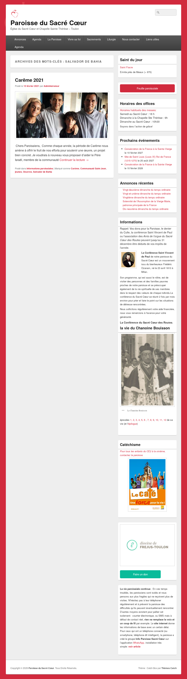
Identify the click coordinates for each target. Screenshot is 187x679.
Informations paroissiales (40, 168)
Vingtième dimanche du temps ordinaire (144, 197)
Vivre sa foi (74, 39)
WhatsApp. (139, 642)
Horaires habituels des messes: (138, 110)
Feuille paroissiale (147, 88)
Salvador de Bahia (42, 171)
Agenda (36, 39)
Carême (75, 168)
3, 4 (138, 420)
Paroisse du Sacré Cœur (48, 22)
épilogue (132, 423)
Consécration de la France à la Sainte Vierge (148, 149)
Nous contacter (131, 39)
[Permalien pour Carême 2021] (62, 141)
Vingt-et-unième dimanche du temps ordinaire (147, 193)
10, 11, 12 (161, 420)
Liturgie (111, 39)
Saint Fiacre (126, 67)
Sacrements (94, 39)
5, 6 (143, 420)
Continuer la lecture (74, 160)
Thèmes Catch (169, 668)
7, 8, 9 (150, 420)
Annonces (20, 39)
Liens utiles (152, 39)
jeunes (18, 171)
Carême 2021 (29, 79)
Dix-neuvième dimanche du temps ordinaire (145, 209)
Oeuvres (27, 171)
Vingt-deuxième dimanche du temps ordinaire (146, 189)
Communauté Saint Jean (93, 168)
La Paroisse (54, 39)
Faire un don (140, 574)
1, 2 (132, 420)
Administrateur (51, 86)
